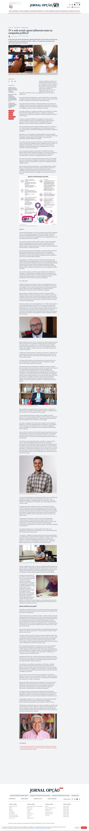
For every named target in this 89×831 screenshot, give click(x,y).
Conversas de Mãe (13, 815)
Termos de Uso (48, 828)
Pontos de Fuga (48, 813)
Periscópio (47, 810)
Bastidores (33, 11)
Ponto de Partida (49, 812)
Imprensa (52, 11)
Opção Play (58, 11)
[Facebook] (69, 4)
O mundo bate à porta (50, 807)
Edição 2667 (66, 807)
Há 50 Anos (77, 11)
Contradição (12, 812)
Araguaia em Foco (13, 806)
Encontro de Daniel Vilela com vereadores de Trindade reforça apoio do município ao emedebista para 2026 (12, 97)
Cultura (46, 11)
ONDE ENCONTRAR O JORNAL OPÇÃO (19, 795)
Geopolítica (29, 809)
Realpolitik (47, 815)
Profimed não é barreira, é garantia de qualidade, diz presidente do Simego (12, 105)
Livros (28, 816)
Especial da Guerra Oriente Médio (34, 806)
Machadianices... (31, 818)
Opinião (71, 11)
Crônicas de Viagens (13, 816)
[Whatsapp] (79, 4)
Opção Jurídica (48, 809)
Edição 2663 (66, 813)
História (29, 812)
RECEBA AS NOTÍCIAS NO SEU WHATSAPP (40, 795)
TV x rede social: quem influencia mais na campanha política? (30, 31)
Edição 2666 (66, 809)
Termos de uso (38, 798)
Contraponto (12, 813)
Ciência (10, 809)
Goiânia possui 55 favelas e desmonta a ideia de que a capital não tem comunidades (12, 90)
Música (46, 806)
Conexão (11, 810)
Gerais (28, 810)
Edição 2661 (66, 816)
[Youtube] (74, 4)
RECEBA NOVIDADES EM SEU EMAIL (60, 795)
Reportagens (65, 11)
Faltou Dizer (30, 807)
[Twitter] (77, 4)
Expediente (12, 798)
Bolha (10, 807)
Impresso (26, 11)
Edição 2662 (66, 815)
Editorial (15, 11)
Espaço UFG (12, 818)
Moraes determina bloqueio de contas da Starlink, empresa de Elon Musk (38, 746)
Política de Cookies (34, 828)
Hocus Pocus (30, 813)
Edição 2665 (66, 810)
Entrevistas (39, 11)
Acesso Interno (52, 798)
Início (10, 11)
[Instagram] (72, 4)
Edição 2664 (66, 812)
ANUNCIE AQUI (75, 795)
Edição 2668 (66, 806)
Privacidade (24, 798)
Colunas (21, 11)
